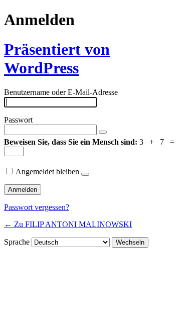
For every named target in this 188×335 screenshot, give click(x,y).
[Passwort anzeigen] (103, 132)
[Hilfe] (85, 174)
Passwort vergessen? (36, 207)
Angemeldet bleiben (47, 171)
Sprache (17, 242)
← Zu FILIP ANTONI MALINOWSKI (68, 224)
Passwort (18, 120)
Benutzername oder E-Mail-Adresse (61, 92)
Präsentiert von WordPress (57, 58)
